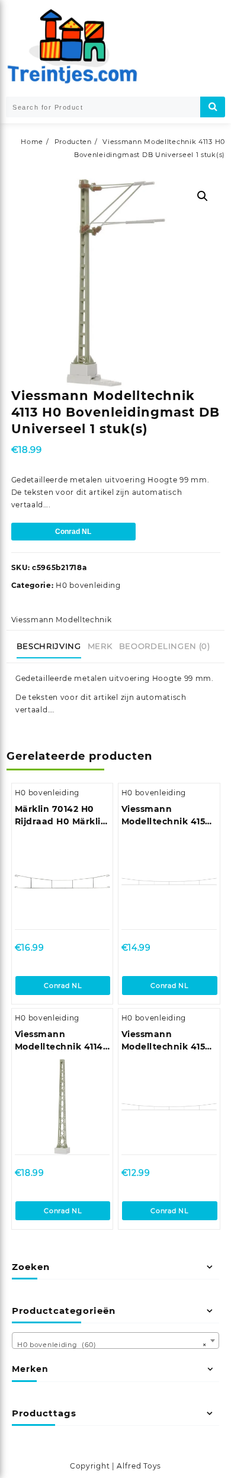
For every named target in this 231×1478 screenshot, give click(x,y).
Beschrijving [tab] (49, 646)
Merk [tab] (100, 646)
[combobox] (115, 1340)
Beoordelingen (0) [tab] (164, 646)
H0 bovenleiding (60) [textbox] (112, 1345)
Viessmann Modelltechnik (61, 619)
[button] (202, 196)
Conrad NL (73, 531)
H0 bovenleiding (88, 585)
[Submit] (212, 107)
